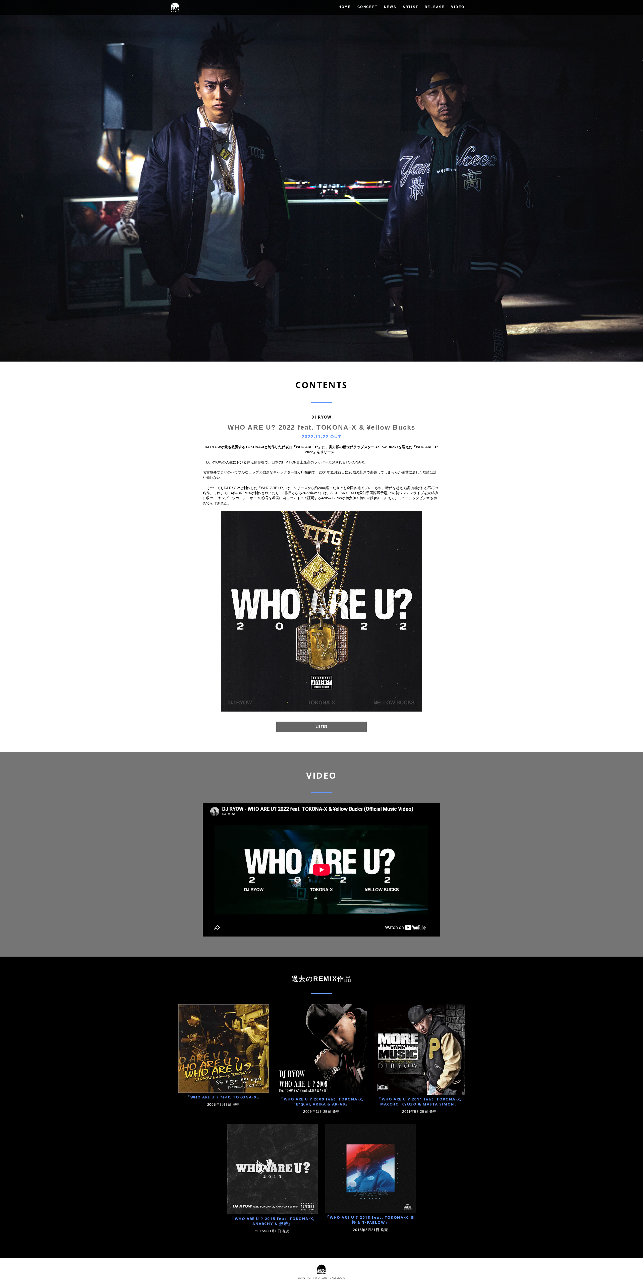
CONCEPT (367, 7)
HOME (345, 7)
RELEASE (435, 7)
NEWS (390, 7)
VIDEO (458, 7)
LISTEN (321, 726)
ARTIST (410, 7)
